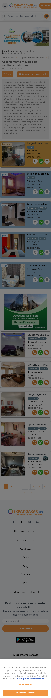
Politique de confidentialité (30, 679)
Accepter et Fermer (25, 692)
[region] (25, 678)
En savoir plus (26, 684)
